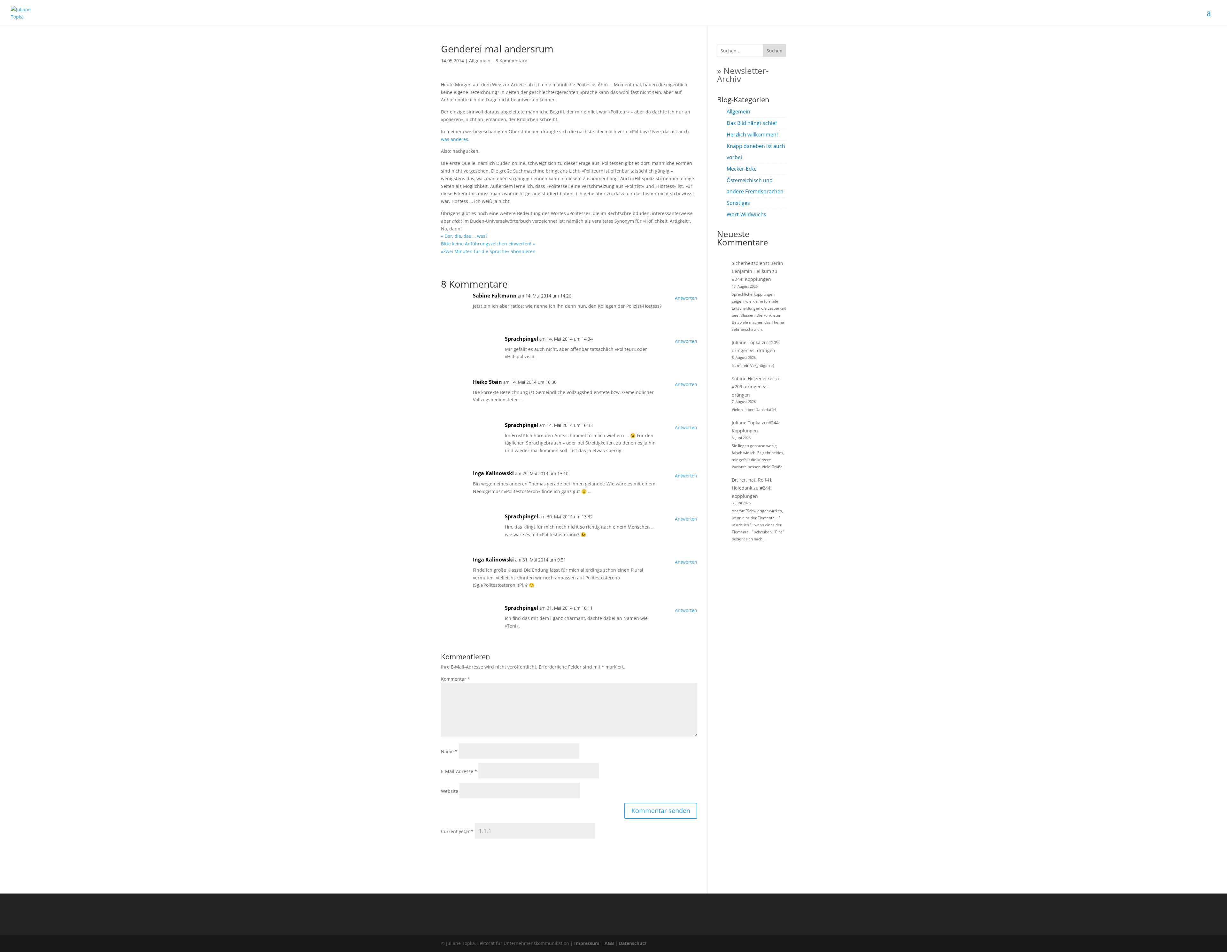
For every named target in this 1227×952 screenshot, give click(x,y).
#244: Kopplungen (751, 279)
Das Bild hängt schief (752, 123)
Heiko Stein (487, 381)
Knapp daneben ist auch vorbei (756, 152)
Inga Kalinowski (493, 473)
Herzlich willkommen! (752, 134)
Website (449, 791)
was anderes (454, 139)
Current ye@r (457, 831)
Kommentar (455, 679)
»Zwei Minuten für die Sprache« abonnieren (488, 251)
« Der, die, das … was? (464, 236)
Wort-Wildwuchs (746, 214)
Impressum (586, 943)
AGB (609, 943)
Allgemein (479, 61)
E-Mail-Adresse (459, 771)
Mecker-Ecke (742, 168)
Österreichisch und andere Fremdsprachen (755, 186)
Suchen (775, 51)
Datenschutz (632, 943)
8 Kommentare (511, 61)
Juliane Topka (746, 342)
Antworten (686, 298)
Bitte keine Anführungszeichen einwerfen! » (488, 244)
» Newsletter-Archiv (742, 75)
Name (449, 751)
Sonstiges (738, 202)
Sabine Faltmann (495, 295)
